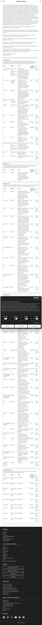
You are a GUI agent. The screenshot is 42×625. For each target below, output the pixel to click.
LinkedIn (12, 81)
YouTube (12, 374)
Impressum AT (5, 601)
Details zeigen (36, 322)
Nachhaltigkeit (6, 551)
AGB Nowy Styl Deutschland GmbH (10, 588)
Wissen (4, 552)
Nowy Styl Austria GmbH (8, 587)
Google (12, 127)
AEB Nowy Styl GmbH (7, 585)
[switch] (15, 319)
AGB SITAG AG (6, 592)
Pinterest (12, 115)
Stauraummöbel (6, 537)
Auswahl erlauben (21, 326)
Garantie (4, 607)
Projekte (4, 546)
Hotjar (12, 237)
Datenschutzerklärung (26, 24)
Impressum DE (6, 600)
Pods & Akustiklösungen (7, 539)
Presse (4, 559)
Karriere (4, 556)
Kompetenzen (5, 548)
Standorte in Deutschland (8, 558)
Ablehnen (8, 326)
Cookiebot (31, 57)
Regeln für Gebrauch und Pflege (9, 561)
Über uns (4, 549)
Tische (4, 533)
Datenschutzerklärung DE (8, 604)
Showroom (5, 553)
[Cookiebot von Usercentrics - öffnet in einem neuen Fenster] (34, 298)
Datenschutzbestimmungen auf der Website (11, 603)
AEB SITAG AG (6, 594)
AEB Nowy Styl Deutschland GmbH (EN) (11, 591)
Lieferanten (5, 555)
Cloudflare (13, 82)
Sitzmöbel (5, 532)
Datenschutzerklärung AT (8, 606)
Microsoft (12, 191)
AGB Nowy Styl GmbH (7, 584)
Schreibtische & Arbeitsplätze (9, 536)
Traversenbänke (6, 540)
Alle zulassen (34, 326)
